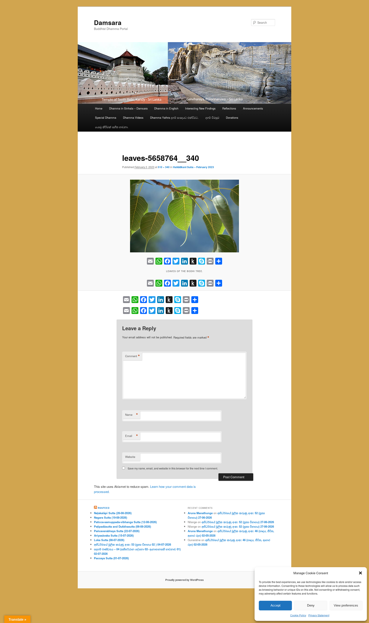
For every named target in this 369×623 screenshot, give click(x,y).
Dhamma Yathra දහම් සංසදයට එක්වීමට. (174, 117)
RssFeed (104, 507)
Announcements (253, 108)
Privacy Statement (318, 615)
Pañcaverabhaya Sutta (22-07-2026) (116, 531)
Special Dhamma (105, 117)
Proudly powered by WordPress (184, 580)
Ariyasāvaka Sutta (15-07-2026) (114, 535)
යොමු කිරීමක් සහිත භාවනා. (111, 127)
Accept (275, 605)
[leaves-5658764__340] (184, 216)
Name (131, 414)
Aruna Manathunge (200, 513)
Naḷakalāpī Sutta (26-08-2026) (113, 513)
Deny (311, 605)
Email (131, 435)
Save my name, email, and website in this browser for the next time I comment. (173, 468)
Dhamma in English (166, 108)
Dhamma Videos (133, 117)
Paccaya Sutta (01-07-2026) (111, 558)
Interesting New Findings (200, 108)
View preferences (346, 605)
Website (130, 457)
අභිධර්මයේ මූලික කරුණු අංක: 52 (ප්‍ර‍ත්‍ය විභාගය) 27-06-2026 (238, 522)
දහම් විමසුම (212, 117)
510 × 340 (164, 167)
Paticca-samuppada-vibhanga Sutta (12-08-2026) (125, 522)
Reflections (229, 108)
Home (98, 108)
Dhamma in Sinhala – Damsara (128, 108)
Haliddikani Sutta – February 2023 (193, 167)
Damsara (108, 22)
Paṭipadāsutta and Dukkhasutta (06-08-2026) (122, 526)
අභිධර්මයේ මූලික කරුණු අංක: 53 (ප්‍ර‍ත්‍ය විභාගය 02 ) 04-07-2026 (132, 544)
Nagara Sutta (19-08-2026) (110, 517)
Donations (232, 117)
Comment (132, 356)
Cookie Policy (298, 615)
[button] (360, 573)
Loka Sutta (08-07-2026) (109, 540)
